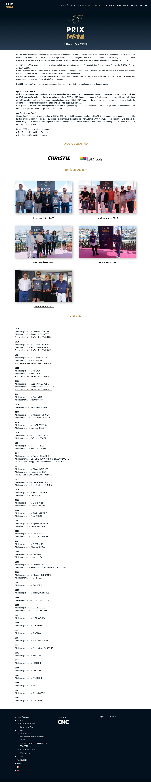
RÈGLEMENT (24, 733)
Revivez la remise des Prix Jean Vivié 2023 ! (33, 376)
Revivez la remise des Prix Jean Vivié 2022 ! (33, 390)
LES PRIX (96, 5)
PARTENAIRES (122, 5)
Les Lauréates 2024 (43, 262)
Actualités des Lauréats (27, 723)
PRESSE (134, 5)
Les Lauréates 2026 (43, 218)
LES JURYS (109, 5)
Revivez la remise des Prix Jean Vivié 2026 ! (33, 337)
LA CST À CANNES (68, 5)
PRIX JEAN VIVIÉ (25, 753)
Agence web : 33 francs (108, 717)
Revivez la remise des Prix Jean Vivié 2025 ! (33, 350)
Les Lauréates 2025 (107, 218)
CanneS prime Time (26, 727)
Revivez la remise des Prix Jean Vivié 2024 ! (33, 363)
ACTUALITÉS (83, 5)
